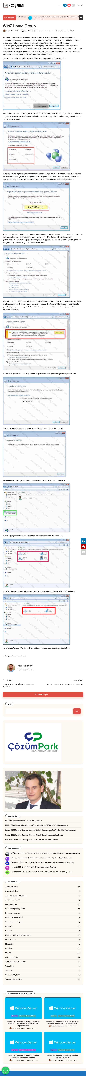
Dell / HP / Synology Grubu (15, 909)
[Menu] (59, 5)
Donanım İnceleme (12, 913)
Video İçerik (9, 966)
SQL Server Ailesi (11, 957)
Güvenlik (8, 926)
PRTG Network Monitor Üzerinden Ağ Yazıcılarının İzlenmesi (48, 858)
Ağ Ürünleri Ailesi (11, 891)
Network (8, 948)
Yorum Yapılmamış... (44, 31)
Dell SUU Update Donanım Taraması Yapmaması (23, 820)
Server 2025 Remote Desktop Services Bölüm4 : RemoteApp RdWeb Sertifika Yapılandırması (42, 17)
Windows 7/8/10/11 (67, 31)
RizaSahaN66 (25, 665)
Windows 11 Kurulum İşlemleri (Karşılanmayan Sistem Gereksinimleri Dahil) (46, 862)
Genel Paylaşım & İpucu (14, 922)
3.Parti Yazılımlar (11, 887)
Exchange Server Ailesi (14, 917)
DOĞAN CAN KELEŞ (18, 853)
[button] (26, 670)
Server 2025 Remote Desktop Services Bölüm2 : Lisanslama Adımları (31, 840)
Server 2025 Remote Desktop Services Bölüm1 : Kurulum (62, 1056)
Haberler (8, 931)
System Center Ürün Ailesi (15, 962)
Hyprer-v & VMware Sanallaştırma (18, 935)
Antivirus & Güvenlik (12, 900)
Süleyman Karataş (17, 858)
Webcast (8, 970)
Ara (9, 704)
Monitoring (9, 944)
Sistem (58, 31)
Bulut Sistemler (11, 904)
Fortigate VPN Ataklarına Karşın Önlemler (40, 867)
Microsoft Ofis (10, 940)
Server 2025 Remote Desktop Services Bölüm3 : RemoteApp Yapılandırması (34, 835)
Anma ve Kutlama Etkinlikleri (16, 896)
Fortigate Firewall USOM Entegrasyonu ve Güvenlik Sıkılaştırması (47, 872)
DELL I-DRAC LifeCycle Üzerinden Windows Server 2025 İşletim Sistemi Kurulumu (36, 825)
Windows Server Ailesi (13, 979)
